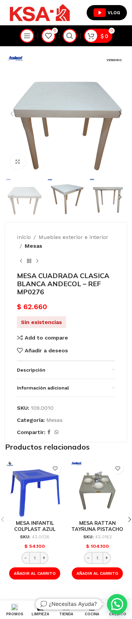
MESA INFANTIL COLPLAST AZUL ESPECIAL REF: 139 (35, 529)
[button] (12, 113)
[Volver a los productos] (29, 261)
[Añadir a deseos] (55, 468)
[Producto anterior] (21, 261)
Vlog (114, 12)
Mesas (33, 246)
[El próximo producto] (37, 261)
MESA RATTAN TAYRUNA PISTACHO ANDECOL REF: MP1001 (97, 529)
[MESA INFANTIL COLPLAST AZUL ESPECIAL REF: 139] (34, 488)
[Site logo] (39, 12)
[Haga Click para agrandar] (17, 161)
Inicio (24, 237)
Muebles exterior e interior (73, 237)
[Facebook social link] (48, 432)
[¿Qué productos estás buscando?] (69, 36)
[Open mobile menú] (27, 36)
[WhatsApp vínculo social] (56, 432)
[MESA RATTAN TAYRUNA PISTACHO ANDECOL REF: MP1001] (97, 488)
